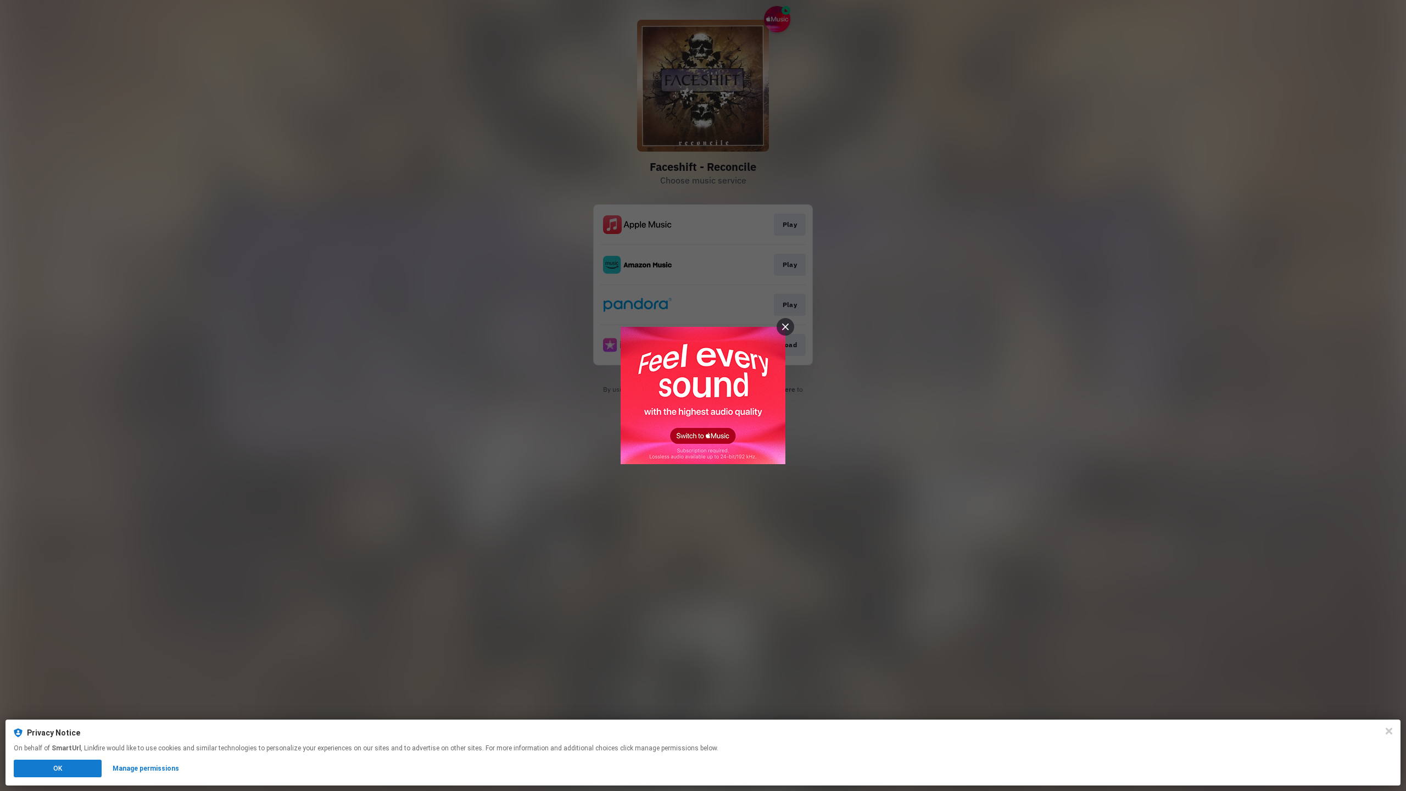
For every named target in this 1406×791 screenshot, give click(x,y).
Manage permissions (146, 768)
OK (57, 768)
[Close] (1389, 731)
